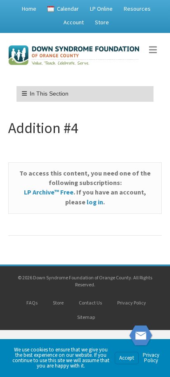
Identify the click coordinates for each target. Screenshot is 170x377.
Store (102, 23)
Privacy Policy (131, 303)
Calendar (68, 9)
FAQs (32, 303)
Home (29, 9)
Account (74, 23)
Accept (126, 358)
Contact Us (90, 303)
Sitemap (86, 317)
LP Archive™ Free (48, 192)
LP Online (101, 9)
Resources (137, 9)
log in (95, 202)
